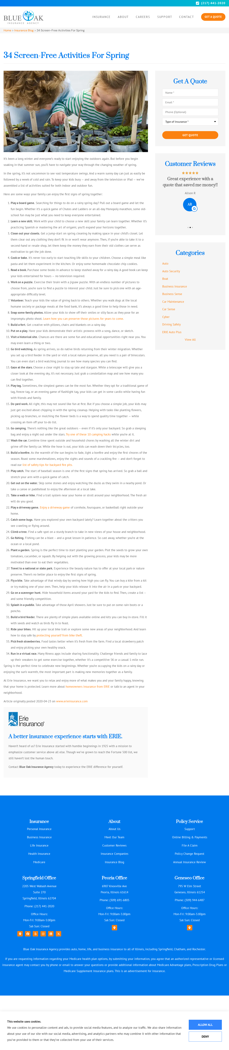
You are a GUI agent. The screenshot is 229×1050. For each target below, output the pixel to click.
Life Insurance (39, 845)
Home (7, 30)
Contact (186, 17)
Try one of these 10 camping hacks (88, 434)
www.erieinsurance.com (72, 701)
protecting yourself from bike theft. (59, 635)
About (123, 17)
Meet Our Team (114, 837)
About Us (114, 829)
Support (164, 17)
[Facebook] (27, 933)
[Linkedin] (50, 933)
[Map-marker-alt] (20, 933)
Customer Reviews (114, 845)
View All (190, 340)
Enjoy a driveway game (55, 507)
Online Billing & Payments (189, 837)
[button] (188, 227)
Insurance (101, 17)
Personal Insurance (39, 829)
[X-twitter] (58, 933)
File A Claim (190, 845)
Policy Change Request (189, 854)
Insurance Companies (114, 854)
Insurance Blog (24, 30)
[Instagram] (43, 933)
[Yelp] (35, 933)
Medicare (39, 862)
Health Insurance (39, 854)
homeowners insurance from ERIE (88, 687)
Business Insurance (39, 837)
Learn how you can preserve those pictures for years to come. (83, 319)
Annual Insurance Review (189, 862)
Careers (143, 17)
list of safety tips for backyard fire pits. (48, 465)
